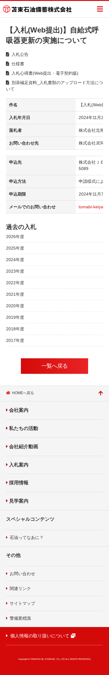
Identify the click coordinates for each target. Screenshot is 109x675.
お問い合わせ (22, 573)
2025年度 (15, 248)
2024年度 (15, 259)
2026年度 (15, 236)
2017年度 (15, 340)
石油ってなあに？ (27, 537)
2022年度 (15, 282)
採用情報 (18, 482)
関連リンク (20, 588)
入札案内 (18, 464)
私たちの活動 (23, 428)
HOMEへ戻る (23, 393)
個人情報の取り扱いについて (39, 635)
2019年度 (15, 317)
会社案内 (18, 410)
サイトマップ (22, 603)
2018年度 (15, 328)
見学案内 (18, 500)
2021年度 (15, 294)
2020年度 (15, 305)
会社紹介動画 (23, 446)
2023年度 (15, 271)
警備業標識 (20, 618)
